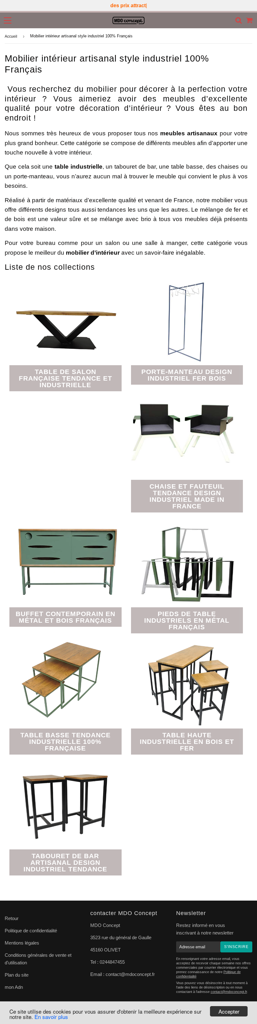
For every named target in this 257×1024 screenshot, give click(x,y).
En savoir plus (51, 1017)
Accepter (228, 1011)
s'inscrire (236, 947)
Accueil (11, 36)
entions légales (24, 942)
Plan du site (17, 975)
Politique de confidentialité (31, 930)
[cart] (249, 20)
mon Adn (14, 987)
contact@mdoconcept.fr (130, 974)
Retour (11, 918)
